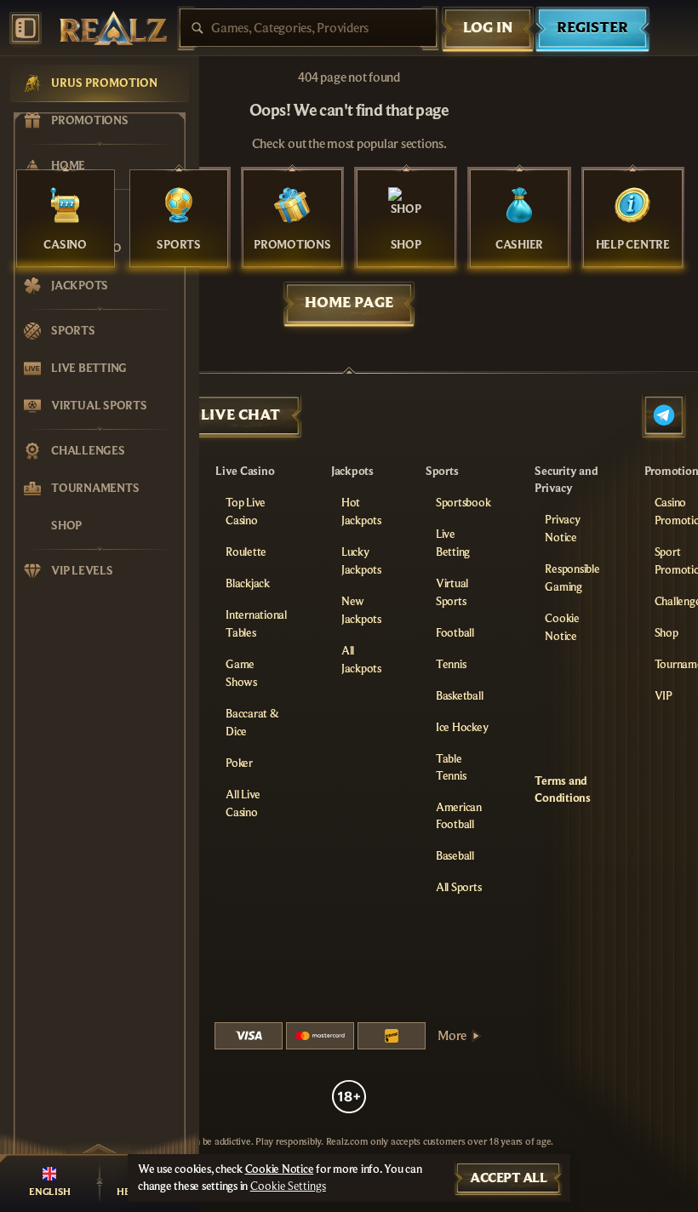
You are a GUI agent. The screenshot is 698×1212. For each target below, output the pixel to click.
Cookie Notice (279, 1169)
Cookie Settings (288, 1186)
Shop (666, 633)
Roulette (246, 552)
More (452, 1035)
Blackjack (248, 584)
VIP (663, 696)
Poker (239, 763)
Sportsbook (463, 503)
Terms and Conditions (563, 790)
